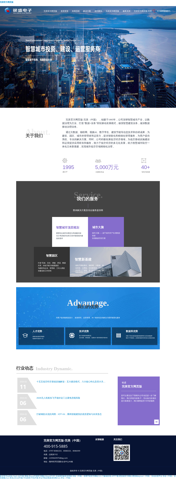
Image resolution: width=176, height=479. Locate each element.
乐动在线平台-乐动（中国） (162, 476)
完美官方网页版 (6, 2)
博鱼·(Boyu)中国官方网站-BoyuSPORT (40, 476)
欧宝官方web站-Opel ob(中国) (12, 476)
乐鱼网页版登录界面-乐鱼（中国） (69, 476)
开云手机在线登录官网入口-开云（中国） (55, 478)
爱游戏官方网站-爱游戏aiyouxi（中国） (135, 476)
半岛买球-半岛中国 (30, 478)
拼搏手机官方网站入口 (93, 476)
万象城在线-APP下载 (110, 476)
